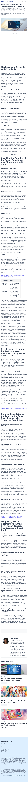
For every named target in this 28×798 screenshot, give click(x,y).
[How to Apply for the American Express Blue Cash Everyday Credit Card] (14, 674)
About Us (3, 746)
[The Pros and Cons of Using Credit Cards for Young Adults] (14, 697)
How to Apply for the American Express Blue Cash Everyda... (12, 679)
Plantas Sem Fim (5, 749)
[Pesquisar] (23, 2)
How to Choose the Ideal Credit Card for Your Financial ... (14, 724)
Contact (3, 748)
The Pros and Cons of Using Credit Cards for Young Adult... (13, 702)
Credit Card (4, 682)
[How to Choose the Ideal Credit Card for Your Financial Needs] (14, 719)
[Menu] (26, 2)
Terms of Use (4, 751)
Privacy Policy (4, 750)
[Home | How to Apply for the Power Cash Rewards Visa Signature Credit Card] (7, 2)
